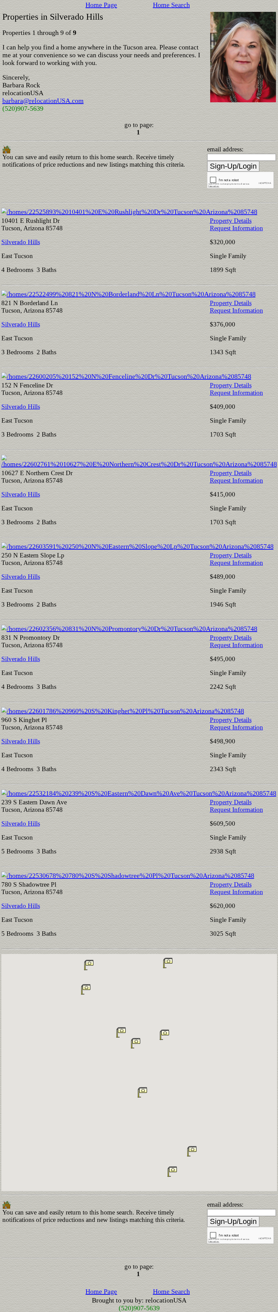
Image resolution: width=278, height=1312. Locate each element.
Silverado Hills (20, 242)
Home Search (171, 4)
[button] (86, 989)
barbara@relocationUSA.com (43, 100)
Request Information (236, 228)
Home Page (101, 4)
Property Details (231, 220)
